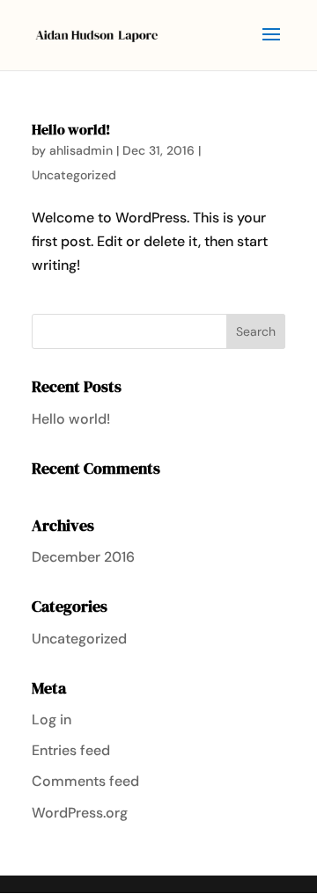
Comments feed (85, 781)
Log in (51, 719)
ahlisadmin (81, 150)
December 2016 (83, 557)
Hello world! (71, 129)
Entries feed (71, 750)
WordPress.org (80, 812)
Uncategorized (74, 175)
